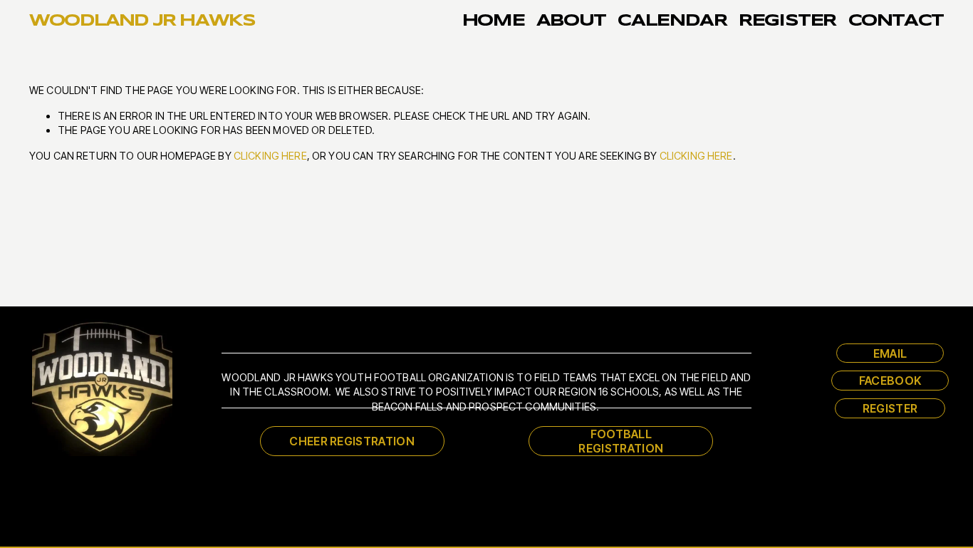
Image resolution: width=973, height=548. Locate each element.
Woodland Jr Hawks (142, 21)
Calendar (672, 21)
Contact (896, 21)
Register (787, 21)
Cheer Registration (352, 441)
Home (493, 21)
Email (890, 353)
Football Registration (620, 441)
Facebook (890, 380)
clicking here (270, 156)
